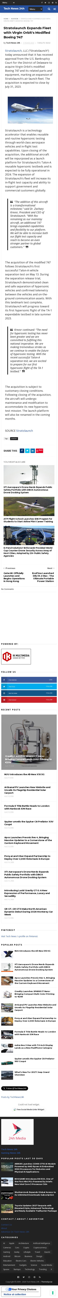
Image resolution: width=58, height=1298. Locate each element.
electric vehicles (37, 1261)
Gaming (6, 1252)
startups (17, 1269)
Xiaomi (47, 1252)
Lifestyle (27, 1252)
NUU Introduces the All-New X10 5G (32, 951)
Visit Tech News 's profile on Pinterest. (19, 936)
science (34, 1265)
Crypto (26, 1247)
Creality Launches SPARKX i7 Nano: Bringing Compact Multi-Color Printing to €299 (34, 994)
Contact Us (6, 1224)
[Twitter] (24, 1277)
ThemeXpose (46, 1282)
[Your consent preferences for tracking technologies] (53, 1293)
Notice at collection (15, 1294)
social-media (46, 1265)
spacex (6, 1269)
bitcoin (17, 1256)
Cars (17, 1247)
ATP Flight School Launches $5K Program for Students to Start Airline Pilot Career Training (28, 520)
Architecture (24, 1243)
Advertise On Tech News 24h (15, 1231)
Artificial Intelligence (41, 1243)
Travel (37, 1252)
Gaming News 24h (10, 1152)
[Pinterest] (52, 2)
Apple (11, 1243)
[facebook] (41, 2)
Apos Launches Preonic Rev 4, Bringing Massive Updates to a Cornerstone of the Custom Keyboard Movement (35, 980)
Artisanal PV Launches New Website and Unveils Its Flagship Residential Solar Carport (35, 1007)
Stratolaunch (13, 50)
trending (43, 1269)
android (6, 1256)
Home (6, 19)
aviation (14, 19)
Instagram (30, 693)
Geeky (16, 1252)
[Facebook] (18, 1277)
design (39, 1256)
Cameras (7, 1247)
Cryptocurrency (40, 1247)
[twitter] (45, 2)
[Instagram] (49, 2)
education (7, 1261)
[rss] (56, 2)
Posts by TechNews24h (12, 1097)
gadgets (22, 1265)
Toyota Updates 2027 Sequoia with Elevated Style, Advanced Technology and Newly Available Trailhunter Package (36, 1208)
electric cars (21, 1261)
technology (30, 1269)
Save (41, 450)
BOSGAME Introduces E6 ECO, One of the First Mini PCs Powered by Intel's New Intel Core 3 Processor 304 (34, 1181)
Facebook (30, 680)
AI (4, 1243)
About (4, 1228)
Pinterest (30, 700)
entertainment (9, 1265)
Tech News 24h (9, 1149)
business (28, 1256)
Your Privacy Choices (24, 1289)
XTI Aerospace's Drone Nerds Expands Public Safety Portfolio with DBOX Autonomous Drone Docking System (28, 490)
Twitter (30, 686)
